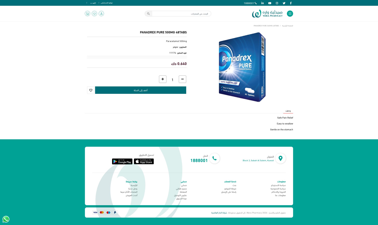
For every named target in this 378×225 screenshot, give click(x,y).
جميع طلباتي (181, 188)
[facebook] (291, 2)
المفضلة (183, 192)
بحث (234, 185)
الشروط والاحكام (279, 192)
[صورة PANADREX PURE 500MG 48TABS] (242, 66)
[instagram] (277, 2)
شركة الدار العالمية (219, 212)
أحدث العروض (131, 195)
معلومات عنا (280, 195)
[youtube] (269, 2)
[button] (101, 13)
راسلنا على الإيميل (228, 192)
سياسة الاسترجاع (278, 185)
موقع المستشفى (107, 2)
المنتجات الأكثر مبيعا (128, 192)
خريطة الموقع (230, 188)
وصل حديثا (132, 188)
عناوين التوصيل (180, 195)
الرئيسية (134, 185)
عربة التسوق (181, 198)
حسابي (184, 185)
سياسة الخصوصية (278, 188)
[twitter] (284, 2)
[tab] (288, 110)
